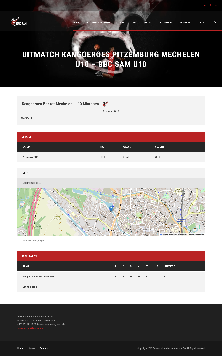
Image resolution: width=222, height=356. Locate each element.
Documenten (165, 22)
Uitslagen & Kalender (98, 22)
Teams (120, 22)
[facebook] (210, 5)
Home (76, 22)
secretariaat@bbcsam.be (30, 328)
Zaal (134, 22)
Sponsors (185, 22)
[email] (205, 5)
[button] (111, 209)
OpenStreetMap (186, 234)
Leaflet (165, 234)
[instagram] (216, 5)
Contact (202, 22)
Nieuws (148, 22)
